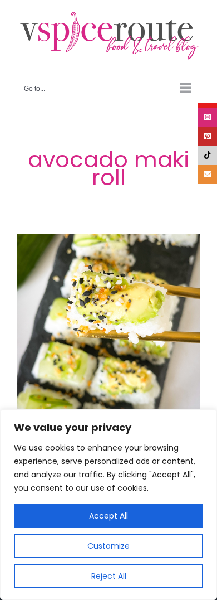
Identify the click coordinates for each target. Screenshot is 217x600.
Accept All (108, 515)
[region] (108, 504)
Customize (108, 545)
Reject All (108, 576)
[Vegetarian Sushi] (108, 326)
